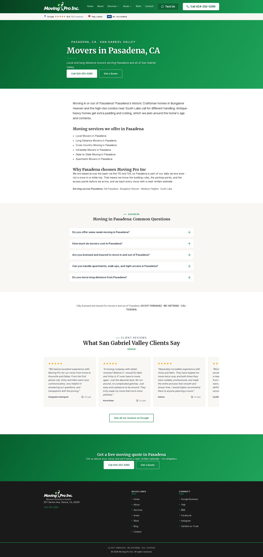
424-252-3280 (51, 507)
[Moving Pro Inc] (62, 6)
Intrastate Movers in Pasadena (93, 149)
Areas (126, 6)
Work (138, 6)
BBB (183, 510)
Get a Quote (110, 73)
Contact (149, 6)
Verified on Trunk (190, 526)
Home (90, 6)
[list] (131, 383)
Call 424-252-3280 (203, 6)
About (100, 6)
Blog (136, 526)
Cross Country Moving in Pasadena (96, 145)
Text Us (170, 6)
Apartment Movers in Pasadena (94, 158)
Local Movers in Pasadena (91, 135)
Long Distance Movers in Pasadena (96, 140)
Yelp (183, 504)
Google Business (189, 499)
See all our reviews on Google (131, 417)
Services (112, 6)
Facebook (186, 515)
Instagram (186, 520)
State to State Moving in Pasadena (95, 154)
